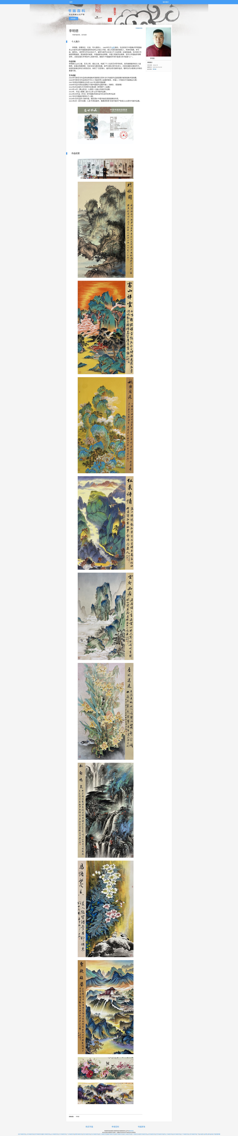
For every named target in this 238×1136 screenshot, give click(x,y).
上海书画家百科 (30, 1134)
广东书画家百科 (70, 1134)
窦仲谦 (154, 69)
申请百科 (115, 1127)
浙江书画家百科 (103, 1134)
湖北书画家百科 (127, 1134)
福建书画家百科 (111, 1134)
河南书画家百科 (86, 1134)
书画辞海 (141, 1127)
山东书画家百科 (54, 1134)
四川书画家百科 (135, 1134)
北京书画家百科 (22, 1134)
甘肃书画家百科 (159, 1134)
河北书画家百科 (95, 1134)
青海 (209, 1134)
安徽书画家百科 (78, 1134)
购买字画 (89, 1127)
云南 (201, 1134)
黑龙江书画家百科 (168, 1134)
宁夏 (214, 1134)
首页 (70, 2)
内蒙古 (206, 1134)
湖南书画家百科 (119, 1134)
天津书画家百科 (38, 1134)
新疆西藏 (218, 1134)
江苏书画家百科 (62, 1134)
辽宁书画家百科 (185, 1134)
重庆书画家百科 (46, 1134)
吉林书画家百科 (177, 1134)
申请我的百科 (139, 28)
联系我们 (166, 2)
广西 (198, 1134)
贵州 (203, 1134)
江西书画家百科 (193, 1134)
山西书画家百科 (151, 1134)
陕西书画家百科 (143, 1134)
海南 (212, 1134)
